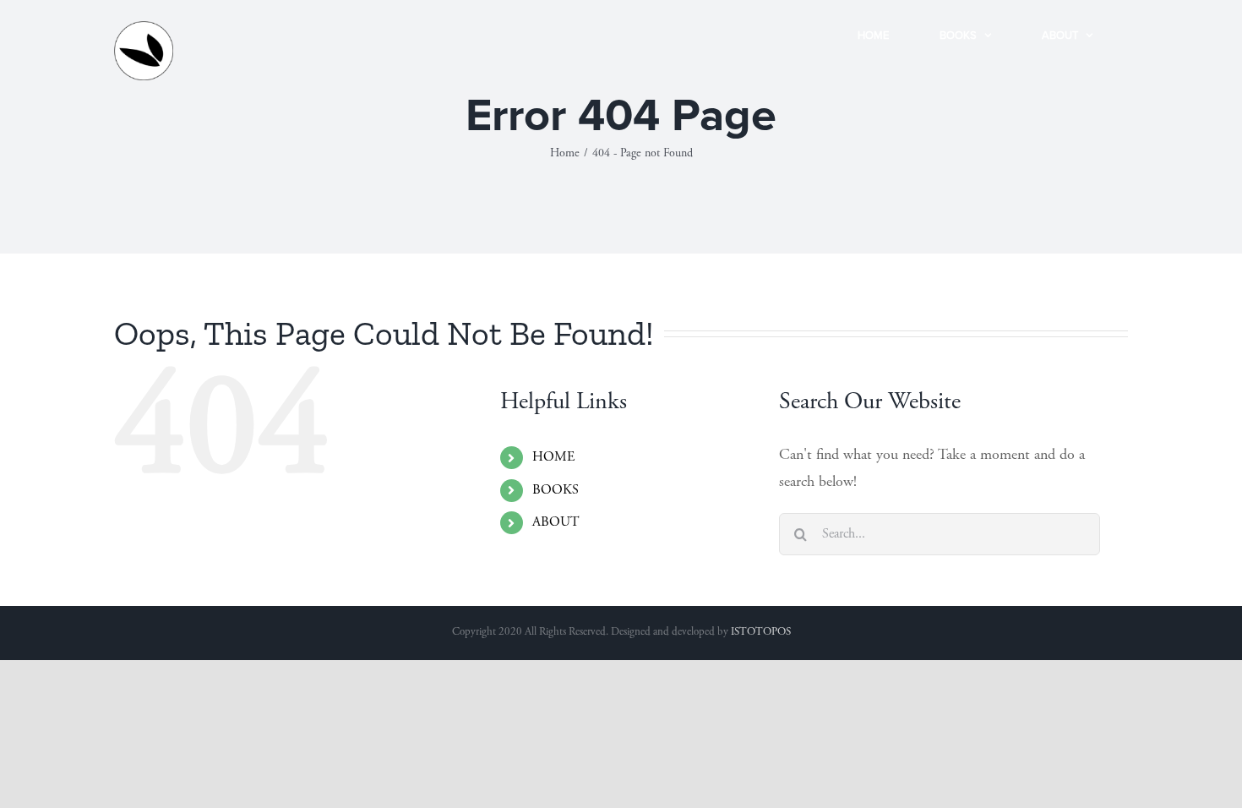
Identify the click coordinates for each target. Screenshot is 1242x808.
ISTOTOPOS (761, 632)
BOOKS (555, 490)
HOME (553, 457)
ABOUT (556, 522)
